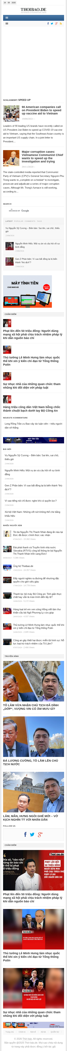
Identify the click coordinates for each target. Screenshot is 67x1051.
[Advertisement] (33, 62)
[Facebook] (47, 24)
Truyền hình (12, 656)
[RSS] (60, 24)
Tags (39, 221)
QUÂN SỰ (55, 1032)
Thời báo (27, 1038)
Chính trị (22, 1032)
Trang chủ (10, 1032)
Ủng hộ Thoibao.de (23, 566)
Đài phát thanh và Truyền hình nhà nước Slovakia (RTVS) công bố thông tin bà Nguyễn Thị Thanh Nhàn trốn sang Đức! (37, 550)
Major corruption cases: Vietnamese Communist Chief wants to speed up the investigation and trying (42, 156)
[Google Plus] (42, 836)
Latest (9, 221)
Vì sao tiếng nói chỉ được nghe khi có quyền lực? (31, 500)
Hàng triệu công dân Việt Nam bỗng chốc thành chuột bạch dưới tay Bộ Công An (31, 408)
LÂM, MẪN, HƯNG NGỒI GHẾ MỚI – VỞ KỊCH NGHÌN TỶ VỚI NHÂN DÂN (30, 817)
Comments (30, 221)
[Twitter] (51, 24)
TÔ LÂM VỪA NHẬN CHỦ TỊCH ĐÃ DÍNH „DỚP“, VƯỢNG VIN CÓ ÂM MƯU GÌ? (31, 707)
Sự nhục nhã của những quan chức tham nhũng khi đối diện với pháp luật (31, 385)
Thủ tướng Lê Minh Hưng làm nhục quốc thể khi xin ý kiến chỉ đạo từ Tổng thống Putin (31, 361)
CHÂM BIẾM (10, 314)
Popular (18, 221)
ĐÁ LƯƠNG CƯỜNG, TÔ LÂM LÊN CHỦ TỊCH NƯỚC (30, 762)
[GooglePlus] (56, 24)
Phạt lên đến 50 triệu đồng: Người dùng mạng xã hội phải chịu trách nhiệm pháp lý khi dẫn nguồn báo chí (32, 334)
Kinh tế (33, 1032)
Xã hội (43, 1032)
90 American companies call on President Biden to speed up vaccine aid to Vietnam (41, 110)
